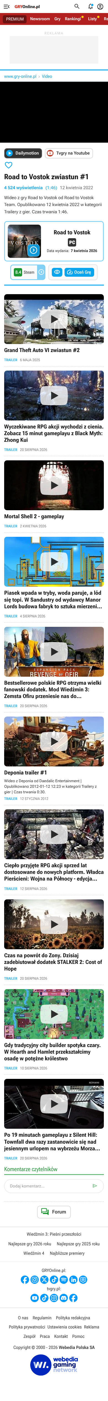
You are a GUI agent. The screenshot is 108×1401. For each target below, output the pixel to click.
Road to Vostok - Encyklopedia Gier (54, 241)
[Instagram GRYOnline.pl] (34, 1280)
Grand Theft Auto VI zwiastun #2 (54, 328)
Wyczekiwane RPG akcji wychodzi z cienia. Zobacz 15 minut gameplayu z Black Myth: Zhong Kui (54, 411)
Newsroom (40, 18)
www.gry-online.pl (20, 76)
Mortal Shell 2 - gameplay (54, 494)
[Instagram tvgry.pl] (54, 1298)
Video (47, 76)
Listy (92, 18)
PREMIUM (15, 19)
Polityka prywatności (27, 1327)
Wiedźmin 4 (34, 1253)
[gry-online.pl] (27, 6)
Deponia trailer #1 (54, 758)
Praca (45, 1336)
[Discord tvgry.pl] (64, 1298)
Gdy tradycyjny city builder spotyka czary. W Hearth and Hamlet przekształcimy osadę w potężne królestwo (54, 1029)
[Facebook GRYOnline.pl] (25, 1280)
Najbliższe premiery (67, 1253)
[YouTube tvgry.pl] (34, 1298)
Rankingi (73, 18)
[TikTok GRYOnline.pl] (54, 1280)
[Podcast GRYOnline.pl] (64, 1280)
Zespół (29, 1336)
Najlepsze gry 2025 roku (78, 1243)
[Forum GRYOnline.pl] (83, 1280)
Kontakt (61, 1336)
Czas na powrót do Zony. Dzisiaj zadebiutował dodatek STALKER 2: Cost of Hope (54, 940)
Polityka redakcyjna (73, 1317)
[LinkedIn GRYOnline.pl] (73, 1280)
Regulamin (42, 1317)
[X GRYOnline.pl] (44, 1280)
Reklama (91, 1327)
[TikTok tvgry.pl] (44, 1298)
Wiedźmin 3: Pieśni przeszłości (54, 1234)
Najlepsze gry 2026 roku (29, 1243)
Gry (57, 18)
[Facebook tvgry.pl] (73, 1298)
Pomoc (78, 1336)
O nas (23, 1317)
